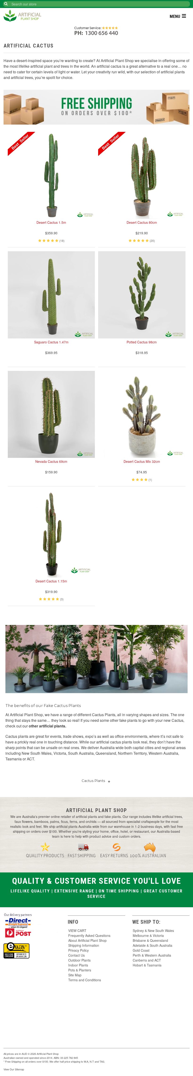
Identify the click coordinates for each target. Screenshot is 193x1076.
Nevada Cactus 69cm (51, 461)
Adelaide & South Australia (152, 945)
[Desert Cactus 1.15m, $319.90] (51, 533)
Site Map (74, 975)
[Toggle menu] (184, 15)
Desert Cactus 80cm (142, 222)
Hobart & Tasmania (147, 965)
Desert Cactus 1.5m (51, 222)
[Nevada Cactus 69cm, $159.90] (51, 414)
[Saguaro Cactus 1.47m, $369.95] (51, 294)
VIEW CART (77, 930)
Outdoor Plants (79, 960)
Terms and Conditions (84, 980)
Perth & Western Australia (152, 955)
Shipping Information (83, 945)
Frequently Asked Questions (89, 935)
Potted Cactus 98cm (142, 342)
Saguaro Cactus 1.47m (51, 342)
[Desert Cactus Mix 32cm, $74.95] (141, 414)
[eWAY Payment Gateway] (16, 949)
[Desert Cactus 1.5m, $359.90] (51, 175)
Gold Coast (141, 950)
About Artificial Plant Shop (87, 940)
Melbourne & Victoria (148, 935)
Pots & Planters (79, 970)
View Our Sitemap (14, 1069)
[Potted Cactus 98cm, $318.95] (141, 294)
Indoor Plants (78, 965)
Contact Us (76, 955)
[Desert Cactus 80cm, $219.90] (141, 175)
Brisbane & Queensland (150, 940)
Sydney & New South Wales (153, 930)
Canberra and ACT (147, 960)
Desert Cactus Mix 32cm (142, 461)
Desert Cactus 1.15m (51, 581)
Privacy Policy (78, 950)
